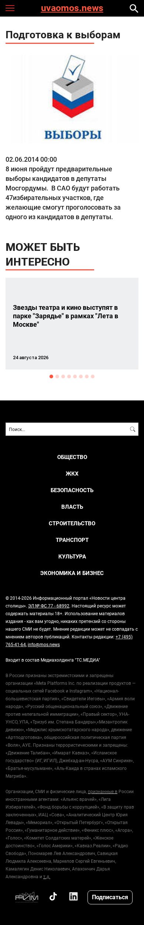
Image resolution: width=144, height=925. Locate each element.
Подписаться (110, 897)
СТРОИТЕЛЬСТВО (72, 523)
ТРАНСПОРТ (72, 540)
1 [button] (51, 376)
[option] (72, 323)
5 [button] (75, 376)
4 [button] (69, 376)
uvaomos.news (72, 8)
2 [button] (57, 376)
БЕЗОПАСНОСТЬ (72, 490)
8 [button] (93, 376)
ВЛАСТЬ (72, 506)
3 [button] (63, 376)
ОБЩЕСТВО (72, 457)
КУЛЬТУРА (72, 556)
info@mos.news (44, 644)
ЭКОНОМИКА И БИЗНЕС (72, 573)
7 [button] (87, 376)
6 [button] (81, 376)
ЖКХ (72, 473)
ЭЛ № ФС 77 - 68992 (48, 606)
